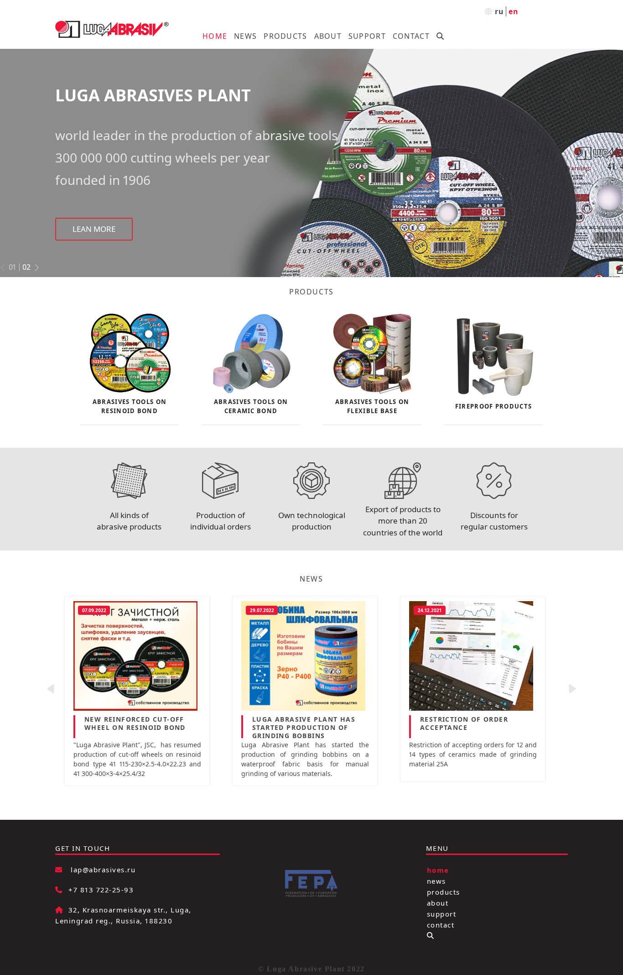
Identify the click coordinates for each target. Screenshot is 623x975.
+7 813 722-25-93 (101, 889)
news (436, 880)
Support (367, 36)
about (438, 902)
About (328, 36)
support (442, 913)
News (245, 36)
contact (441, 924)
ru (499, 11)
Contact (411, 36)
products (443, 891)
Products (285, 36)
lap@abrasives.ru (103, 869)
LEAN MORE (94, 223)
